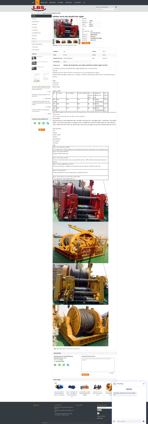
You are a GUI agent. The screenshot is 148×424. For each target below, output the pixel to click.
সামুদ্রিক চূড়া (39, 13)
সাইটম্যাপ (103, 416)
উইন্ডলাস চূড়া (34, 38)
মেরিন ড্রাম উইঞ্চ (69, 348)
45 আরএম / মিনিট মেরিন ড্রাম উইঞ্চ (42, 61)
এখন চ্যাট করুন (77, 2)
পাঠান (99, 410)
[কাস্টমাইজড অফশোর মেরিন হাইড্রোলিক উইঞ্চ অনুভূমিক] (66, 28)
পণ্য (37, 2)
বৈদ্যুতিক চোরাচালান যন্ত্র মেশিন (37, 44)
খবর (84, 2)
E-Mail (99, 416)
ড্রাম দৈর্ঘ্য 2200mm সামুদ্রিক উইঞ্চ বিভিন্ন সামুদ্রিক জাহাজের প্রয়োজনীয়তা (84, 393)
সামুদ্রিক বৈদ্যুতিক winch (61, 348)
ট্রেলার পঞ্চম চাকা (35, 47)
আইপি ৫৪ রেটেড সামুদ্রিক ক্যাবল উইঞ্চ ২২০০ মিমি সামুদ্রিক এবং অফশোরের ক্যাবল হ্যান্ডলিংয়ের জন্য (71, 394)
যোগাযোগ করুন (68, 2)
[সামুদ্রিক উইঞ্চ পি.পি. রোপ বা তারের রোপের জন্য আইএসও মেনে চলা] (98, 387)
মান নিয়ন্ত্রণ (60, 2)
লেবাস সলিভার (34, 27)
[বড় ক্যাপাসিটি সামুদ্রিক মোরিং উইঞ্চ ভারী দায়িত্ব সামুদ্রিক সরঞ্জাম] (110, 387)
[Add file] (114, 421)
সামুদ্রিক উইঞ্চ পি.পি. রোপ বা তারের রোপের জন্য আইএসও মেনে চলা (97, 393)
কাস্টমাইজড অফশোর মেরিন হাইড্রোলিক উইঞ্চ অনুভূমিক (67, 45)
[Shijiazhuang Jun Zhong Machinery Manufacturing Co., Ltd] (40, 8)
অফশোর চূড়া (34, 19)
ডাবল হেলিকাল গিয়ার (35, 49)
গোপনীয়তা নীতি (44, 422)
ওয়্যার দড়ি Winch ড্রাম (36, 33)
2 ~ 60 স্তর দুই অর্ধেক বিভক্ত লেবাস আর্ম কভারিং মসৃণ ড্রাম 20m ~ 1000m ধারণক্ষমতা (63, 414)
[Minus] (144, 384)
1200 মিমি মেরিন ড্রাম (40, 67)
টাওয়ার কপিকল (34, 35)
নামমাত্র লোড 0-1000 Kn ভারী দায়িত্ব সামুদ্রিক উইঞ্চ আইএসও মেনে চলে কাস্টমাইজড (59, 393)
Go (115, 9)
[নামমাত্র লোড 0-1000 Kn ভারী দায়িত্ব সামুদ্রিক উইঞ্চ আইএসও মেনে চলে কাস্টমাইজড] (59, 387)
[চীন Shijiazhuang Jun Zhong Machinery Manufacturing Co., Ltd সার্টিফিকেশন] (36, 77)
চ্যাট (85, 43)
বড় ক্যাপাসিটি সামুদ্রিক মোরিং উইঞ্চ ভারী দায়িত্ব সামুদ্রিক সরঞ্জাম (110, 393)
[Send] (143, 421)
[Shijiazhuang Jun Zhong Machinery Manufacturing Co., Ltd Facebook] (98, 413)
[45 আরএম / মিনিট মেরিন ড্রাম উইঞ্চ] (34, 63)
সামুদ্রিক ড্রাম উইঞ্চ (40, 56)
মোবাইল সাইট (100, 418)
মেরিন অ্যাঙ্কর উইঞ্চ (76, 348)
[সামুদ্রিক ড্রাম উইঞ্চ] (34, 57)
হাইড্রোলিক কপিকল (35, 21)
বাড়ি (33, 2)
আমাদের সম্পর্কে (44, 2)
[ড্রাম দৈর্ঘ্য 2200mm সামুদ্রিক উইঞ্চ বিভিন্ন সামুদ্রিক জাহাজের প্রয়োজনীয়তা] (85, 387)
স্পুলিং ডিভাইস (34, 24)
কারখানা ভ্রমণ (53, 2)
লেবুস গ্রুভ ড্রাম (35, 30)
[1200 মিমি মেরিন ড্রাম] (34, 68)
